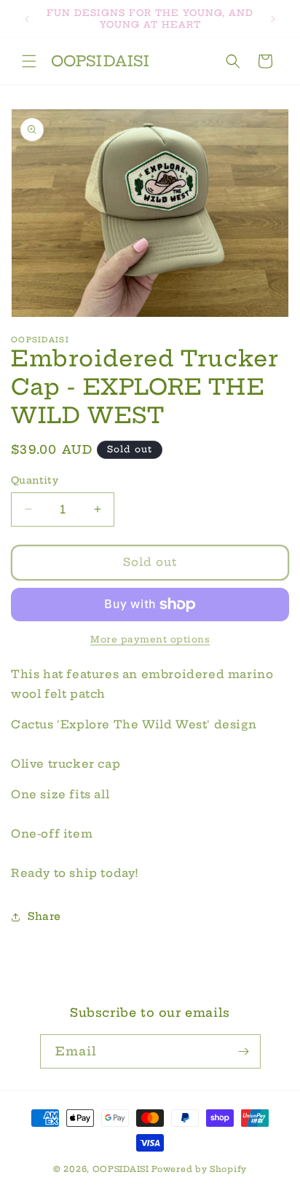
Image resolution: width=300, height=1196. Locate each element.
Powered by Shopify (199, 1169)
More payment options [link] (150, 639)
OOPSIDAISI (120, 1169)
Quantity (34, 480)
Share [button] (44, 916)
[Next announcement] (273, 19)
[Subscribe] (244, 1051)
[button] (29, 61)
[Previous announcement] (27, 19)
